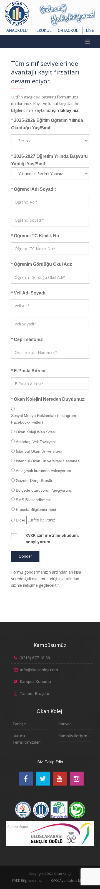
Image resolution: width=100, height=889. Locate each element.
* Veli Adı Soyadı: (29, 293)
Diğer (20, 520)
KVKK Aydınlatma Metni (69, 880)
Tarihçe (19, 723)
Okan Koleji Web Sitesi (36, 432)
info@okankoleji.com (39, 669)
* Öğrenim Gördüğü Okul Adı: (41, 264)
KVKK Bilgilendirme (27, 880)
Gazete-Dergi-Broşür (34, 480)
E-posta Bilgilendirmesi (36, 509)
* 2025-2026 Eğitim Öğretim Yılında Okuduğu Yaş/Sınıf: (47, 124)
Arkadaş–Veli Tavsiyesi (36, 441)
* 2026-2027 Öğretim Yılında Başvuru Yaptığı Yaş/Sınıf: (49, 160)
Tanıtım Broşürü (34, 693)
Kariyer (64, 723)
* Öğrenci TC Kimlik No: (36, 235)
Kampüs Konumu (35, 681)
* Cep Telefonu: (27, 339)
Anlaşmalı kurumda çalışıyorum (43, 470)
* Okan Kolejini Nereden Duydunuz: (48, 399)
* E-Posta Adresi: (29, 370)
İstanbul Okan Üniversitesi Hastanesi (48, 461)
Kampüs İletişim (72, 735)
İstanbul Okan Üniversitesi (39, 451)
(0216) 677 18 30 (34, 657)
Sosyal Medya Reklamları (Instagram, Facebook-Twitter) (44, 418)
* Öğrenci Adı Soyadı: (33, 189)
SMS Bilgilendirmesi (33, 499)
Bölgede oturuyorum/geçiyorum (43, 490)
